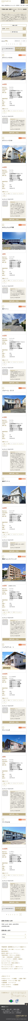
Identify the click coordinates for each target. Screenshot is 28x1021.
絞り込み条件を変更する (14, 1019)
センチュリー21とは (5, 961)
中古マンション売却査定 (14, 955)
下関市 (2, 924)
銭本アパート (6, 481)
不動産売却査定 (4, 955)
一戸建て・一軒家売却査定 (7, 957)
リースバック (14, 961)
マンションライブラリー (6, 959)
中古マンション (6, 978)
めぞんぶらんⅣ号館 (8, 227)
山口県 (27, 5)
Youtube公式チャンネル (6, 968)
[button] (24, 71)
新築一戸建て (4, 949)
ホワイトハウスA (7, 57)
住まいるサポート (7, 984)
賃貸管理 (15, 959)
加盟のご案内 (9, 1009)
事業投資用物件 (4, 951)
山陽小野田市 (16, 924)
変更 (24, 28)
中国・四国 (22, 5)
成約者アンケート (18, 968)
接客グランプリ (19, 966)
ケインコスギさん (7, 986)
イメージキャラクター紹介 (7, 964)
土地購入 (15, 978)
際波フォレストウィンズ (9, 559)
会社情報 (3, 1009)
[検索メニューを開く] (22, 2)
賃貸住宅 (5, 980)
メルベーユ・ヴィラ (8, 390)
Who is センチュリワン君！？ (7, 966)
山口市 (6, 924)
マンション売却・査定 (15, 980)
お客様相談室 (18, 1012)
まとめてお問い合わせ (20, 49)
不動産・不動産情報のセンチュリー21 (8, 5)
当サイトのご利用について (17, 1011)
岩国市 (10, 924)
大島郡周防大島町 (5, 926)
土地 (22, 949)
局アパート (5, 309)
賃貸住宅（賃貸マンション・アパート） (9, 953)
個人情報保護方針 (6, 1011)
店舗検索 (20, 959)
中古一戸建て (11, 949)
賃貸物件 (17, 5)
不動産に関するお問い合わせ (8, 1012)
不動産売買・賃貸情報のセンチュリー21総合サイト (13, 946)
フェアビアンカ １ (8, 647)
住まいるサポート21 (5, 962)
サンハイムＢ (6, 730)
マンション (17, 949)
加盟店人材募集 (14, 962)
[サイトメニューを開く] (26, 2)
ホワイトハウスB (7, 140)
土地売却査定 (17, 957)
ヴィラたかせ (6, 822)
